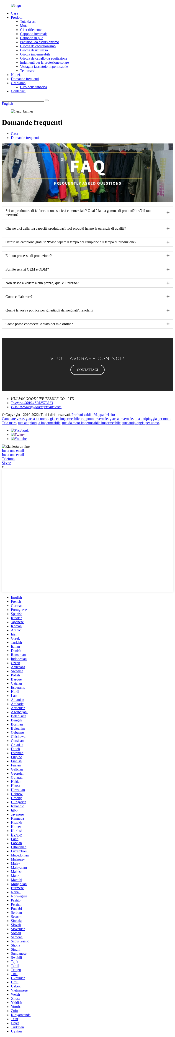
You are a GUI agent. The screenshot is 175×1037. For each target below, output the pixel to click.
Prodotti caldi (81, 415)
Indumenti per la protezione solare (44, 62)
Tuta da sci (28, 21)
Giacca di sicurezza (34, 50)
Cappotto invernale (33, 34)
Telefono (8, 459)
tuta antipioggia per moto (152, 419)
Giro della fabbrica (33, 87)
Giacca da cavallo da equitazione (43, 58)
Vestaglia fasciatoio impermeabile (44, 66)
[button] (87, 370)
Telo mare (27, 71)
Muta (24, 26)
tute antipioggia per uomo (140, 423)
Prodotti (16, 17)
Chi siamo (18, 83)
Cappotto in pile (31, 38)
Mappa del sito (104, 415)
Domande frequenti (25, 79)
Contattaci (18, 91)
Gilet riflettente (30, 30)
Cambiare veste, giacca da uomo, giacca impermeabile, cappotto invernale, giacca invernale (67, 419)
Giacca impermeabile (35, 54)
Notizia (16, 75)
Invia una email (13, 450)
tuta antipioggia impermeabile (39, 423)
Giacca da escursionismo (38, 46)
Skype (6, 463)
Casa (14, 13)
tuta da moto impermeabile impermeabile (91, 423)
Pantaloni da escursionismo (39, 42)
